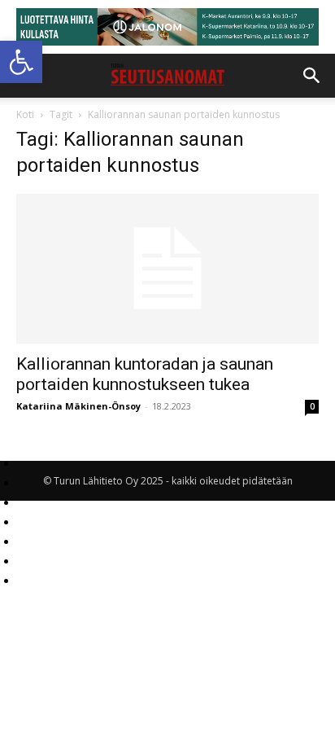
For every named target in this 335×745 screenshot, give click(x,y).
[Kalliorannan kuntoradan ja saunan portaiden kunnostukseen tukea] (167, 269)
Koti (25, 114)
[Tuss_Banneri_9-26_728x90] (167, 27)
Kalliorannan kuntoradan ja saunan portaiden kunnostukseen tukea (144, 374)
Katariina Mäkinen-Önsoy (78, 406)
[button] (21, 62)
